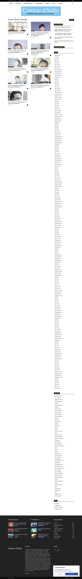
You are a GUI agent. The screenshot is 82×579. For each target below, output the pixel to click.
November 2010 (58, 373)
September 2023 (58, 120)
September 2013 (58, 316)
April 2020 (57, 194)
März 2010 (57, 386)
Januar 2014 (57, 308)
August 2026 (57, 55)
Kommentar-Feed (58, 507)
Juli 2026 (56, 57)
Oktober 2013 (58, 314)
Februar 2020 (58, 197)
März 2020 (57, 196)
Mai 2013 (57, 323)
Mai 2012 (57, 344)
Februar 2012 (58, 349)
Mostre (56, 451)
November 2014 (58, 292)
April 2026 (57, 62)
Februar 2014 (58, 307)
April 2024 (57, 107)
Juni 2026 (57, 59)
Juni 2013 (57, 321)
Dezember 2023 (58, 114)
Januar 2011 (57, 369)
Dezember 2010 (58, 371)
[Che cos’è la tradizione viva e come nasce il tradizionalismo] (11, 524)
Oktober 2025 (58, 73)
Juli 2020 (56, 188)
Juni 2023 (57, 125)
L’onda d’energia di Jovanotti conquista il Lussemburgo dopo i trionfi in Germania (63, 34)
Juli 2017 (56, 249)
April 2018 (57, 233)
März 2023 (57, 131)
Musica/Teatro (58, 457)
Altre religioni (58, 397)
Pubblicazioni (58, 462)
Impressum (19, 0)
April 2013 (57, 325)
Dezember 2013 (58, 310)
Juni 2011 (57, 360)
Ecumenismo (57, 422)
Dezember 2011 (58, 353)
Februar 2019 (58, 218)
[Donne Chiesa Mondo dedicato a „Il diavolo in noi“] (11, 530)
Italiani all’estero (28, 3)
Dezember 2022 (58, 136)
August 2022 (57, 144)
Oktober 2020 (58, 184)
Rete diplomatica (58, 464)
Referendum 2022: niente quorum (44, 528)
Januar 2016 (57, 268)
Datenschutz (70, 571)
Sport (56, 486)
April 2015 (57, 282)
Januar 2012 (57, 351)
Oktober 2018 (58, 225)
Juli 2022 (56, 146)
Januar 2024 (57, 112)
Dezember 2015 (58, 270)
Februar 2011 (58, 368)
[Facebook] (71, 1)
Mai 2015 (57, 281)
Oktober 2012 (58, 336)
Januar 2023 (57, 134)
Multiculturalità (58, 455)
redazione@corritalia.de (34, 573)
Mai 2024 (57, 105)
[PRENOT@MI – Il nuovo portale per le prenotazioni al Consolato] (34, 524)
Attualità (18, 3)
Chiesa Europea (58, 410)
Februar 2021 (58, 177)
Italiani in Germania (59, 438)
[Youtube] (73, 1)
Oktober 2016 (58, 258)
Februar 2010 (58, 388)
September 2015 (58, 275)
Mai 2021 (57, 171)
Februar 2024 (58, 110)
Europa (56, 423)
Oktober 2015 (58, 273)
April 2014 (57, 303)
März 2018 (57, 234)
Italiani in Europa (58, 436)
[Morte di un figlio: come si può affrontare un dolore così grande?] (34, 536)
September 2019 (58, 207)
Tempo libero (58, 488)
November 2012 (58, 334)
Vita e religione (39, 3)
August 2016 (57, 262)
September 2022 (58, 142)
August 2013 (57, 318)
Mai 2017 (57, 253)
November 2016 (58, 257)
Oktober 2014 (58, 294)
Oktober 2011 (58, 357)
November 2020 (58, 183)
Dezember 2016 (58, 255)
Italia (56, 433)
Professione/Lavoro (59, 460)
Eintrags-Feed (58, 505)
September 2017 (58, 245)
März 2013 (57, 327)
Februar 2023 (58, 133)
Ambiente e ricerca (59, 399)
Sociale (47, 3)
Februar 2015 (58, 286)
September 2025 (58, 75)
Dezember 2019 (58, 201)
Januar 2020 (57, 199)
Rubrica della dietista (59, 468)
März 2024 (57, 109)
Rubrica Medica (58, 471)
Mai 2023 (57, 127)
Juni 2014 (57, 299)
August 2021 (57, 166)
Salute (56, 479)
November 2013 (58, 312)
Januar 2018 (57, 238)
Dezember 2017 (58, 240)
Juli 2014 (56, 297)
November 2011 (58, 355)
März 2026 (57, 64)
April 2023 (57, 129)
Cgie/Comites (58, 409)
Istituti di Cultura (58, 431)
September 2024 (58, 97)
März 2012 (57, 347)
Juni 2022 (57, 147)
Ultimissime (57, 490)
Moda (56, 447)
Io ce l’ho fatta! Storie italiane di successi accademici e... (17, 51)
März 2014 (57, 305)
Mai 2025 (57, 83)
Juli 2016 (56, 264)
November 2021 (58, 160)
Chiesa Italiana (58, 412)
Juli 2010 (56, 379)
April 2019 (57, 214)
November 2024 (58, 94)
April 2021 (57, 173)
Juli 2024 (56, 101)
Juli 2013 (56, 320)
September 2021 (58, 164)
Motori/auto (57, 453)
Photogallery (57, 459)
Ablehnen (60, 574)
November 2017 (58, 242)
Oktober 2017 (58, 244)
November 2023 (58, 116)
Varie (54, 3)
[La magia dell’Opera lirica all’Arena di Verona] (11, 536)
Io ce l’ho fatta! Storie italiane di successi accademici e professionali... (40, 34)
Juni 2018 (57, 229)
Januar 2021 (57, 179)
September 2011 (58, 358)
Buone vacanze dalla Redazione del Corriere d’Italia (64, 41)
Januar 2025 (57, 90)
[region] (66, 571)
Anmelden (57, 503)
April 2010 (57, 384)
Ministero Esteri (58, 444)
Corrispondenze (58, 416)
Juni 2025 (57, 81)
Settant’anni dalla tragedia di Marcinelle (63, 27)
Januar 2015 (57, 288)
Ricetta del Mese (58, 466)
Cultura (60, 3)
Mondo (56, 449)
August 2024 (57, 99)
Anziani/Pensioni (58, 401)
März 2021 (57, 175)
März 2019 (57, 216)
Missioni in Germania (59, 446)
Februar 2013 (58, 329)
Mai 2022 (57, 149)
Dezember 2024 (58, 92)
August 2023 (57, 121)
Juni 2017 (57, 251)
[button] (72, 3)
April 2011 (57, 364)
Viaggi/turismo (58, 494)
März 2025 (57, 86)
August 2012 (57, 340)
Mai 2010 (57, 382)
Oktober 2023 (58, 118)
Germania (57, 425)
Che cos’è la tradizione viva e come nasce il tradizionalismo (64, 38)
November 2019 (58, 203)
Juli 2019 (56, 208)
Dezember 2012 (58, 332)
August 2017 (57, 247)
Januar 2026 (57, 68)
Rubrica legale (58, 470)
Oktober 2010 (58, 375)
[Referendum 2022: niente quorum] (34, 530)
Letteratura (57, 440)
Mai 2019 (57, 212)
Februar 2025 (58, 88)
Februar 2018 (58, 236)
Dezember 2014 (58, 290)
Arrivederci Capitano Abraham (16, 33)
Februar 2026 (58, 66)
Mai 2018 (57, 231)
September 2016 (58, 260)
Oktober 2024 (58, 96)
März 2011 (57, 366)
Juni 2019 (57, 210)
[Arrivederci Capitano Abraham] (18, 26)
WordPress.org (58, 509)
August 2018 (57, 227)
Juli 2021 (56, 168)
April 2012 (57, 345)
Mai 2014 (57, 301)
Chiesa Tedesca (58, 414)
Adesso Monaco (58, 396)
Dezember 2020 (58, 181)
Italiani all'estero (10, 30)
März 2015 (57, 284)
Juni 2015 (57, 279)
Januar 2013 (57, 331)
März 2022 (57, 153)
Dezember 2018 (58, 221)
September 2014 (58, 295)
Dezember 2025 (58, 70)
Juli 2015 (56, 277)
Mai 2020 (57, 192)
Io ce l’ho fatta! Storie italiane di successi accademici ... (17, 102)
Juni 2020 (57, 190)
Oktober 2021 (58, 162)
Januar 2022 (57, 157)
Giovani (9, 48)
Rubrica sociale (58, 475)
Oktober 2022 (58, 140)
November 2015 (58, 271)
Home (11, 3)
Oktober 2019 (58, 205)
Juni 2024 (57, 103)
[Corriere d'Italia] (41, 11)
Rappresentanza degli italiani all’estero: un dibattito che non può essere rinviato (63, 30)
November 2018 (58, 223)
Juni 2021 (57, 170)
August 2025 (57, 77)
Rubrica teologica (58, 477)
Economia (57, 420)
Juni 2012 (57, 342)
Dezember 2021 (58, 158)
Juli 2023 (56, 123)
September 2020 (58, 186)
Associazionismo (58, 405)
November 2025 (58, 71)
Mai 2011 (57, 362)
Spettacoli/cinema (59, 484)
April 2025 (57, 84)
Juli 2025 (56, 79)
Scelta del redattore (59, 481)
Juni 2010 (57, 381)
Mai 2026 (57, 60)
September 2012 (58, 338)
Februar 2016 (58, 266)
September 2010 (58, 377)
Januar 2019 (57, 220)
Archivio (56, 403)
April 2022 (57, 151)
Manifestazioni (58, 442)
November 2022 (58, 138)
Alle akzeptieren (72, 574)
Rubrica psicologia (59, 473)
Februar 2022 (58, 155)
